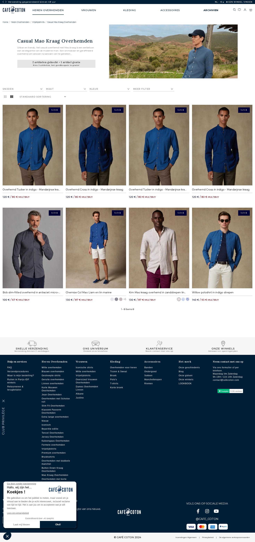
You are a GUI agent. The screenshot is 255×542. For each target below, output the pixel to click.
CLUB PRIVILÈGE (3, 421)
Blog (181, 371)
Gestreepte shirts (51, 375)
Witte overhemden (52, 367)
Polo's (113, 379)
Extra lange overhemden (55, 417)
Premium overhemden (54, 453)
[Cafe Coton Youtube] (216, 512)
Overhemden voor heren (123, 367)
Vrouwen (81, 361)
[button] (7, 536)
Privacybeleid (208, 537)
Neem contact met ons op (228, 361)
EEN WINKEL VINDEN (240, 2)
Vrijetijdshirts (38, 22)
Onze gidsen (186, 375)
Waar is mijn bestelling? (20, 375)
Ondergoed (150, 371)
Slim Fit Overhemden (53, 406)
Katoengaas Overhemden (56, 441)
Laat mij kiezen (21, 524)
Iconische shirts (84, 367)
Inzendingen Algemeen (186, 537)
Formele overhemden (53, 445)
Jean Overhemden (52, 394)
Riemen (148, 383)
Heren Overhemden (20, 22)
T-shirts (114, 383)
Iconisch (46, 425)
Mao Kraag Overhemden (55, 475)
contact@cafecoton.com (226, 380)
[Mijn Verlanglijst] (239, 10)
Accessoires (152, 361)
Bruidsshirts (48, 457)
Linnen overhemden (53, 383)
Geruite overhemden (53, 379)
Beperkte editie (50, 429)
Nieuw (45, 421)
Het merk (185, 361)
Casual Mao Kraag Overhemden (61, 22)
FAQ (9, 367)
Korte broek (116, 387)
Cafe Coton (14, 10)
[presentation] (3, 2)
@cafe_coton (207, 519)
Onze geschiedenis (189, 367)
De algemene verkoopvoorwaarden (234, 537)
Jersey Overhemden (53, 437)
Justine (80, 398)
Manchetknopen (153, 379)
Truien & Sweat (118, 371)
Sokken (148, 375)
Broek (113, 375)
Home (5, 22)
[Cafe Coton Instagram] (207, 512)
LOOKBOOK (185, 383)
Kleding (115, 361)
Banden (148, 367)
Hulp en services (17, 361)
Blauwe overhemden (53, 371)
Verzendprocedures (18, 371)
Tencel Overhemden (53, 433)
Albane (80, 394)
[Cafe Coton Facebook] (198, 512)
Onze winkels (186, 379)
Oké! (58, 524)
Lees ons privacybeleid (18, 513)
